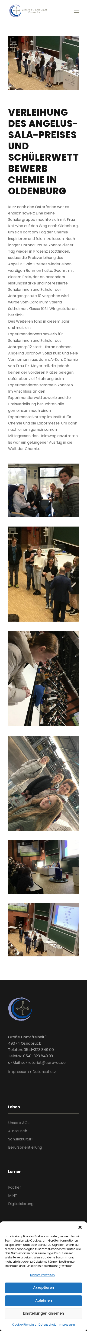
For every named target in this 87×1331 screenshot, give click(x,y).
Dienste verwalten (42, 1275)
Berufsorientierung (25, 1147)
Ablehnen (43, 1300)
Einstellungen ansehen (43, 1313)
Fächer (14, 1187)
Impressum (67, 1325)
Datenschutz (47, 1325)
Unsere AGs (18, 1122)
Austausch (17, 1131)
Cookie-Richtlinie (24, 1325)
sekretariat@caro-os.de (43, 1062)
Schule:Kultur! (20, 1139)
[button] (80, 1227)
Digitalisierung (20, 1203)
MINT (12, 1195)
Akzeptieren (43, 1287)
